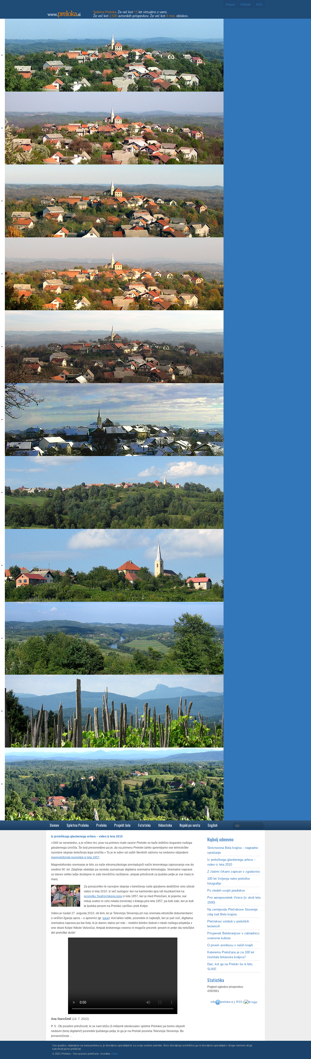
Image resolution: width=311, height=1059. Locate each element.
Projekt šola (122, 825)
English (212, 825)
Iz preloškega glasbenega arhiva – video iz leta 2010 (231, 862)
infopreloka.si (222, 1002)
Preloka (101, 825)
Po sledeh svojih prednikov (226, 890)
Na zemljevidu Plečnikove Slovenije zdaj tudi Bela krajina (232, 912)
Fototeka (144, 825)
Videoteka (165, 825)
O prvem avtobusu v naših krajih (230, 945)
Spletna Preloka (78, 825)
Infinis (114, 1053)
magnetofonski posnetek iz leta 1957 (75, 857)
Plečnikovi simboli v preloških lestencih (228, 924)
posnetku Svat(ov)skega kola (103, 896)
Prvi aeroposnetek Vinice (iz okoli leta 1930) (233, 900)
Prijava (230, 4)
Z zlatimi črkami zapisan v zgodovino (233, 871)
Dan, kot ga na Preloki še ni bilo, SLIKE (230, 966)
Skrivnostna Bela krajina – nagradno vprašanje (232, 850)
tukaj (106, 918)
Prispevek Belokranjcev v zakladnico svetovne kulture (233, 935)
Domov (54, 825)
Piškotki (246, 4)
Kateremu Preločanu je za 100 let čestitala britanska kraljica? (230, 954)
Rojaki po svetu (190, 825)
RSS (259, 4)
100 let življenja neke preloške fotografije (228, 881)
